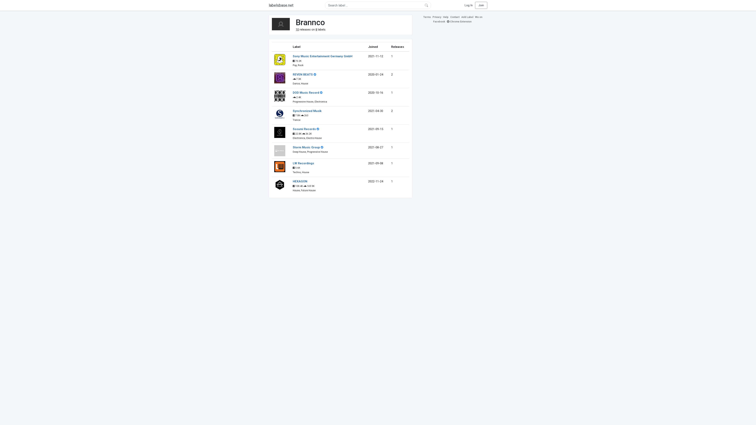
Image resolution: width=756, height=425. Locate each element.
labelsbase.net (281, 5)
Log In (469, 5)
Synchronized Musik (307, 111)
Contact (455, 17)
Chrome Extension (460, 21)
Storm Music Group (306, 147)
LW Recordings (303, 163)
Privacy (437, 17)
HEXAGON (300, 181)
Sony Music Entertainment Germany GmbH (322, 56)
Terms (427, 17)
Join (481, 5)
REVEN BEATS (303, 74)
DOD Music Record (306, 92)
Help (445, 17)
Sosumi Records (304, 129)
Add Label (467, 17)
